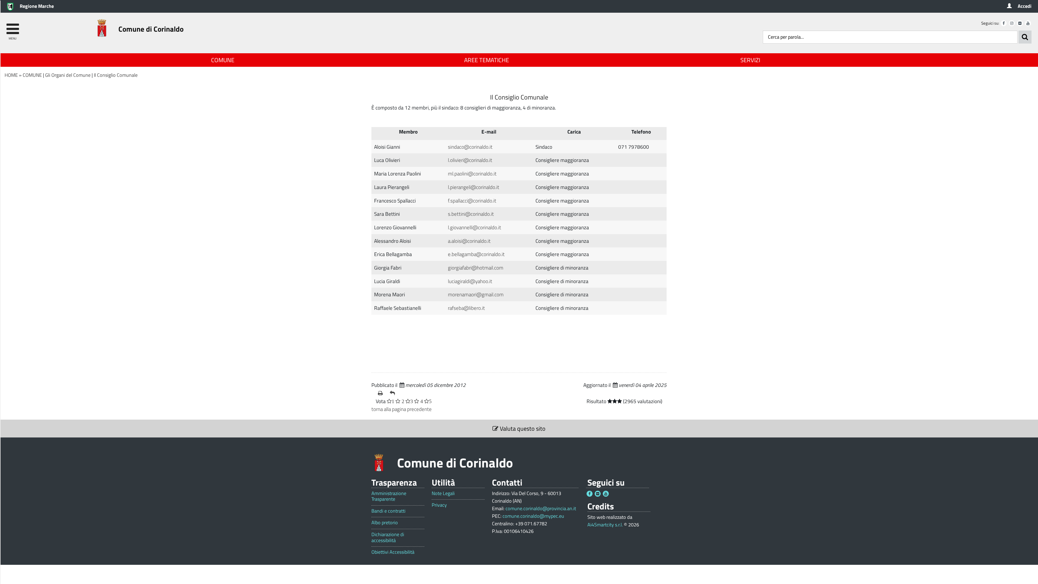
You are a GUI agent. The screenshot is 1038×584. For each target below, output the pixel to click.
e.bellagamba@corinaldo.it (476, 254)
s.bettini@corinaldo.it (471, 214)
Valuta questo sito (521, 428)
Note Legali (443, 493)
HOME (11, 75)
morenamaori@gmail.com (476, 294)
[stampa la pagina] (382, 393)
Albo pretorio (384, 523)
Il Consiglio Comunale (116, 75)
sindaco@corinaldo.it (470, 147)
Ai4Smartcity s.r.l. (605, 524)
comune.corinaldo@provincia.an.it (540, 508)
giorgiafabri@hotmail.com (475, 267)
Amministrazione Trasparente (388, 496)
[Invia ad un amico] (394, 393)
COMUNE (222, 60)
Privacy (439, 505)
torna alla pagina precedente (401, 409)
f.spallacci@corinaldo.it (472, 200)
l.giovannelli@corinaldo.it (474, 227)
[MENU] (12, 26)
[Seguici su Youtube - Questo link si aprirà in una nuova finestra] (1028, 23)
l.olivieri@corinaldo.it (470, 160)
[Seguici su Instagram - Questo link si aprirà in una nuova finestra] (1012, 23)
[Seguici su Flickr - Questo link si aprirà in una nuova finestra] (1020, 23)
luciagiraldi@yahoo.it (470, 281)
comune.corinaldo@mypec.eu (533, 516)
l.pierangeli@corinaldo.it (473, 187)
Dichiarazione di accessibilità (387, 537)
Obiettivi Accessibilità (392, 552)
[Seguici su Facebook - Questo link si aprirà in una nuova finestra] (1004, 23)
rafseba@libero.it (466, 308)
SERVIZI (750, 60)
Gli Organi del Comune (68, 75)
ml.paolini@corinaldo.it (472, 173)
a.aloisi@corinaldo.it (469, 241)
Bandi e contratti (388, 511)
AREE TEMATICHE (486, 60)
